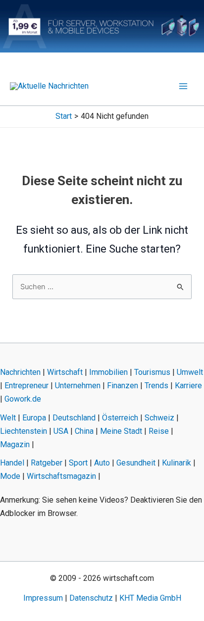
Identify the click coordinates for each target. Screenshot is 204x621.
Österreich (120, 417)
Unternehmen (78, 385)
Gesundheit (135, 462)
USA (60, 431)
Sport (78, 462)
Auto (102, 462)
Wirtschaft (65, 372)
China (84, 431)
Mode (10, 476)
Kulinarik (176, 462)
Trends (156, 385)
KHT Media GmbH (150, 598)
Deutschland (74, 417)
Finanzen (122, 385)
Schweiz (159, 417)
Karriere (188, 385)
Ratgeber (46, 462)
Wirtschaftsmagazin (61, 476)
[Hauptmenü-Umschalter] (183, 86)
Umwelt (190, 372)
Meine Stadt (121, 431)
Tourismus (152, 372)
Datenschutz (91, 598)
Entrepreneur (26, 385)
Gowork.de (22, 399)
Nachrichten (20, 372)
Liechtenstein (23, 431)
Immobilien (108, 372)
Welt (8, 417)
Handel (12, 462)
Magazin (15, 444)
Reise (159, 431)
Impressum (43, 598)
